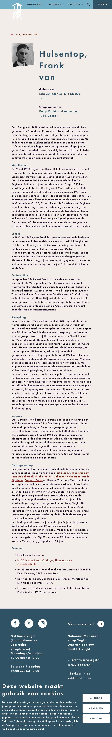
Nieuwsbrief (81, 624)
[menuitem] (88, 4)
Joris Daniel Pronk (22, 476)
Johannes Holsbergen (67, 476)
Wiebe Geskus (44, 476)
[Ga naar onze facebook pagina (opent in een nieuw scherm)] (15, 623)
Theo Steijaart (80, 472)
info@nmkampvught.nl (85, 660)
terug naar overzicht (27, 34)
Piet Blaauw (63, 472)
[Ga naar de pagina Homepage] (17, 10)
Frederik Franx (34, 480)
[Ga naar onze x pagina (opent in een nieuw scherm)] (28, 623)
